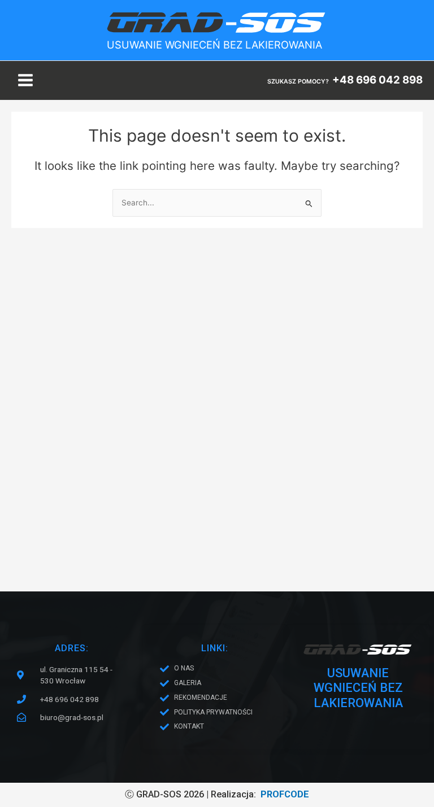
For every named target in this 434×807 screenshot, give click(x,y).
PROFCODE (285, 794)
